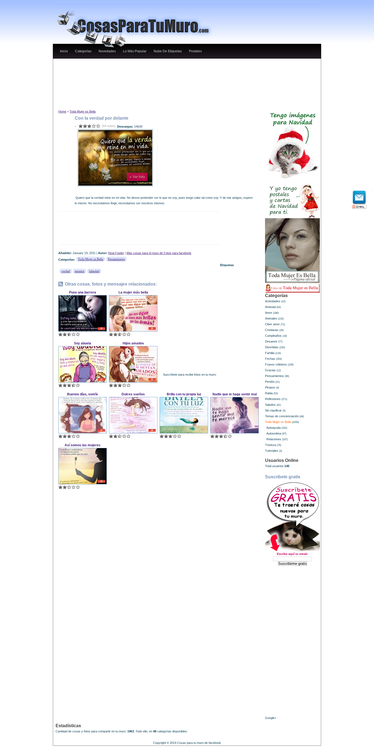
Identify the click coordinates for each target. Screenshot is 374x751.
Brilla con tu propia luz (184, 394)
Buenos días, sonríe (82, 394)
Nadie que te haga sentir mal (234, 394)
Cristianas (271, 330)
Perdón (270, 381)
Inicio (64, 51)
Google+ (270, 718)
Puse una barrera (82, 292)
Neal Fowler (116, 253)
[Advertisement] (159, 64)
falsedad (94, 271)
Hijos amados (133, 343)
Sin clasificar (273, 410)
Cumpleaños (273, 335)
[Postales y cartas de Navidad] (292, 198)
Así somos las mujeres (82, 445)
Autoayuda (273, 427)
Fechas (270, 358)
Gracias (270, 370)
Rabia (269, 393)
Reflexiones (273, 399)
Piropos (270, 387)
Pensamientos (116, 259)
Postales (195, 51)
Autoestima (273, 433)
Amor (268, 312)
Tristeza (270, 445)
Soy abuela (82, 343)
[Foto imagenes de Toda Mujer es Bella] (292, 288)
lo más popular (134, 51)
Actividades (272, 301)
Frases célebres (276, 364)
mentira (79, 271)
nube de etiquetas (168, 51)
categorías (83, 51)
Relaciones (273, 439)
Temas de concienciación (282, 416)
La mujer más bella (133, 292)
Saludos (270, 404)
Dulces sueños (133, 394)
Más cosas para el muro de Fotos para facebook (158, 253)
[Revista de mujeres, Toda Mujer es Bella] (292, 250)
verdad (65, 271)
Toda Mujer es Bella (83, 111)
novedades (107, 51)
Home (62, 111)
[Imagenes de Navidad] (292, 143)
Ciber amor (272, 324)
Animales (271, 318)
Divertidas (271, 347)
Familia (269, 353)
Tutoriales (271, 450)
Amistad (270, 307)
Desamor (271, 341)
